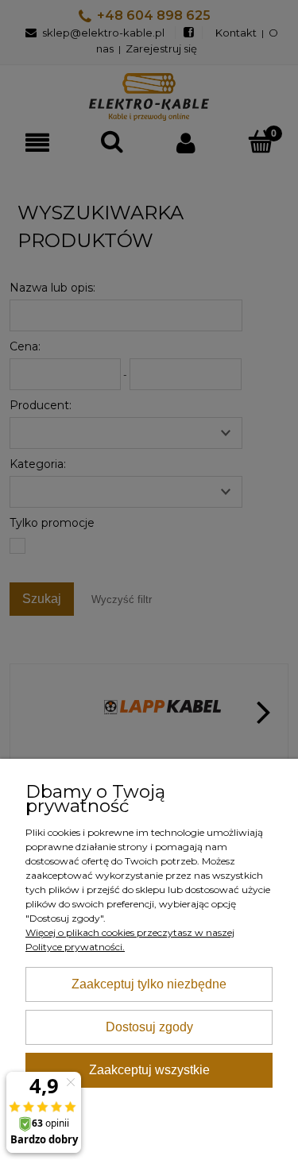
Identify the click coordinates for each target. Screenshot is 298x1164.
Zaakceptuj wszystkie (149, 1070)
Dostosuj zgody (149, 1027)
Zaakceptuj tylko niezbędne (149, 984)
